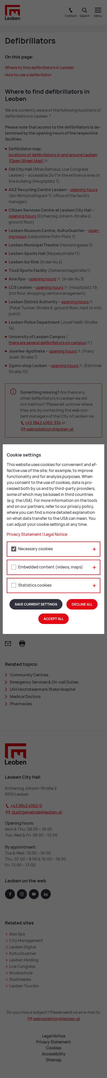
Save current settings (36, 604)
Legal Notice (55, 534)
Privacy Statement (24, 534)
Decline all (82, 604)
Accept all (53, 618)
